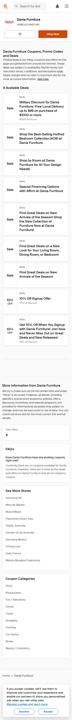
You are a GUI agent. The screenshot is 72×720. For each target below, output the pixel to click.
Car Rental (12, 634)
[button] (66, 6)
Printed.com (13, 546)
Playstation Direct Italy (19, 518)
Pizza (9, 586)
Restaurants (13, 592)
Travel (9, 613)
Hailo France (13, 553)
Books (9, 641)
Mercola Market (15, 505)
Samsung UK (14, 498)
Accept (48, 711)
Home (6, 675)
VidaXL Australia (16, 525)
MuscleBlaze (13, 511)
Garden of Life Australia (20, 532)
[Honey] (5, 6)
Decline (24, 711)
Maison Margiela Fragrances (23, 560)
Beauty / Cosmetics (18, 648)
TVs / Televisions (16, 599)
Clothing (11, 627)
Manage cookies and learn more (27, 704)
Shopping (11, 620)
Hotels (10, 606)
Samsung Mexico (16, 539)
